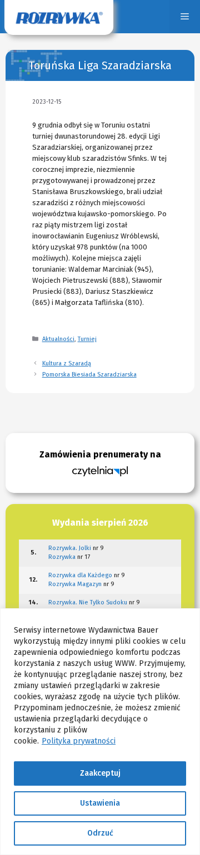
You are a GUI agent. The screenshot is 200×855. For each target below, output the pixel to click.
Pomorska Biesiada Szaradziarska (89, 374)
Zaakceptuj (100, 773)
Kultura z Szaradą (66, 363)
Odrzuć (100, 833)
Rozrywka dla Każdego (80, 575)
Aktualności (58, 339)
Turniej (87, 339)
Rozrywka (62, 557)
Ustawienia (100, 803)
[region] (100, 731)
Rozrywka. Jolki (69, 548)
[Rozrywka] (59, 16)
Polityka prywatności (79, 741)
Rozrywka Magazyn (75, 584)
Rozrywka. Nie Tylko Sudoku (87, 602)
